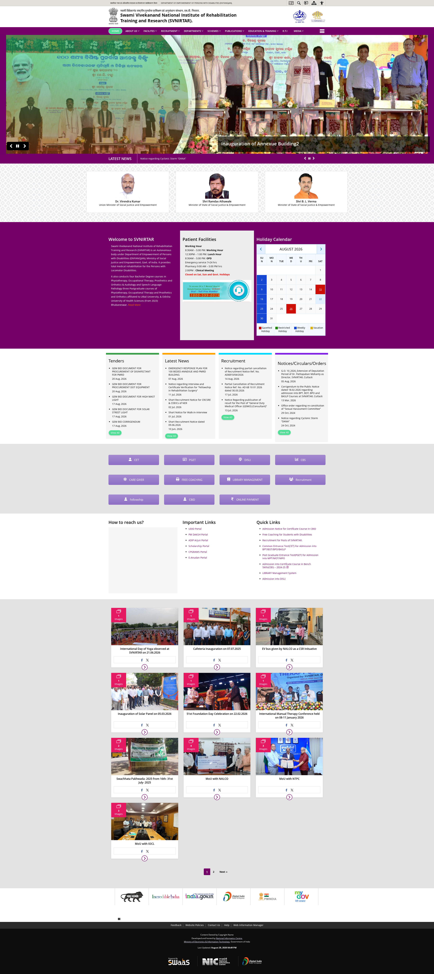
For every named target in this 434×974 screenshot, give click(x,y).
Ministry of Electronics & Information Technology (207, 941)
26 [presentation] (291, 308)
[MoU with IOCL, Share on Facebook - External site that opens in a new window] (142, 851)
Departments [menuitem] (192, 31)
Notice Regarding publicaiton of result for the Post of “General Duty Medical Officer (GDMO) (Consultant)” (246, 403)
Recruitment (303, 480)
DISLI (247, 460)
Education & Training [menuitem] (262, 31)
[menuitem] (298, 3)
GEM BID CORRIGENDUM (126, 421)
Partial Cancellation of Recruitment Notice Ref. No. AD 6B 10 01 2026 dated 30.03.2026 (244, 387)
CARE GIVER (136, 480)
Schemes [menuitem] (213, 31)
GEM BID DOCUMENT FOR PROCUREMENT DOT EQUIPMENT (131, 385)
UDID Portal (195, 528)
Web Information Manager (248, 925)
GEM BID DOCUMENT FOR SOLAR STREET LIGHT (131, 411)
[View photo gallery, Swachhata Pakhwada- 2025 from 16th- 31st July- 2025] (145, 797)
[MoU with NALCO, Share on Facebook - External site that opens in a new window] (214, 790)
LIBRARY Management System (279, 573)
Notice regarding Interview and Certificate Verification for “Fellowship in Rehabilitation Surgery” (190, 387)
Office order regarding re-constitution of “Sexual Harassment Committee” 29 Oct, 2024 (189, 158)
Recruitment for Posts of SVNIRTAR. (282, 540)
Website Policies (194, 925)
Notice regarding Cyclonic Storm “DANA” (299, 420)
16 (261, 299)
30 (261, 318)
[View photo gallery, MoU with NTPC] (289, 797)
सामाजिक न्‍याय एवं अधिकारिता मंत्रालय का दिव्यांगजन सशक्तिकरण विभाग (133, 3)
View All (115, 432)
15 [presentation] (320, 289)
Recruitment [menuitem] (169, 31)
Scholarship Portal (199, 546)
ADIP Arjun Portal (198, 540)
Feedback (176, 925)
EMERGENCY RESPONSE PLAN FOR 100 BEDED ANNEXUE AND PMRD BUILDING (188, 371)
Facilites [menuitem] (149, 31)
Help (226, 925)
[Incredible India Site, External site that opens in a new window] (166, 896)
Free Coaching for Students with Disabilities (287, 534)
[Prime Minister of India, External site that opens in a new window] (267, 896)
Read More (134, 304)
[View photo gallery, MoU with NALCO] (217, 797)
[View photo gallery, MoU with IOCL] (145, 858)
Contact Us (214, 925)
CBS (303, 460)
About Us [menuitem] (131, 31)
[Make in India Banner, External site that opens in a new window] (132, 896)
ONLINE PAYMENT (247, 500)
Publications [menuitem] (233, 31)
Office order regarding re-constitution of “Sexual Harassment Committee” (302, 407)
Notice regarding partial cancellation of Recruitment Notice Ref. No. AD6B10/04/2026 (246, 371)
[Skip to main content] (290, 3)
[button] (11, 146)
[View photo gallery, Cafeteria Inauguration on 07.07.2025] (217, 667)
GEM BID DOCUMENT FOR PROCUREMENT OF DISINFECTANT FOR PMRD (131, 371)
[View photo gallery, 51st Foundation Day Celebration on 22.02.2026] (217, 732)
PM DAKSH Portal (198, 534)
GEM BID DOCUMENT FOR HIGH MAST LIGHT (133, 398)
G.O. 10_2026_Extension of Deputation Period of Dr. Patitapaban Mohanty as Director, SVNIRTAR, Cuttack (302, 374)
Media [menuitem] (297, 31)
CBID (191, 500)
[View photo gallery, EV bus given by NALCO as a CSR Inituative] (289, 667)
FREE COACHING (191, 480)
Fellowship (136, 500)
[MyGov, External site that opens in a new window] (301, 896)
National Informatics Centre (229, 938)
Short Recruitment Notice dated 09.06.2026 (187, 423)
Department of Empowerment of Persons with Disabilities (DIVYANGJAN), (196, 3)
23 (261, 308)
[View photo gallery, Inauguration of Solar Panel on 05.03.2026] (145, 732)
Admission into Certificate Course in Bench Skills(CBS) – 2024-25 (286, 565)
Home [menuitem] (115, 31)
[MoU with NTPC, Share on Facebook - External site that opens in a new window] (287, 790)
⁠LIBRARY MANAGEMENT (247, 480)
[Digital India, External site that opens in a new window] (233, 896)
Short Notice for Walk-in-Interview (188, 412)
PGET (192, 460)
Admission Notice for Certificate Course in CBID (289, 528)
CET (136, 460)
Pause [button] (17, 146)
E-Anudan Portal (198, 557)
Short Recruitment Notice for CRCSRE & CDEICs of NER (190, 401)
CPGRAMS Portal (198, 551)
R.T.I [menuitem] (285, 31)
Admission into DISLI (274, 578)
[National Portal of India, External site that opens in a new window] (199, 896)
